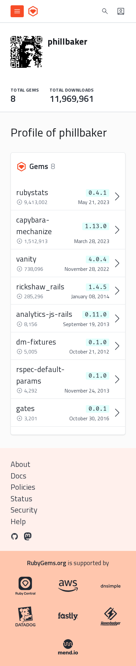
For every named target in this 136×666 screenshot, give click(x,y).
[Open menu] (17, 11)
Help (18, 521)
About (20, 464)
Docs (18, 475)
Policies (23, 487)
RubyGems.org (46, 562)
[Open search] (105, 11)
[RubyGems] (33, 11)
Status (21, 498)
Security (24, 510)
